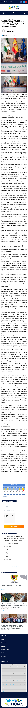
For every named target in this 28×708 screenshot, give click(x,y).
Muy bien (8, 546)
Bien (7, 549)
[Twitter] (24, 2)
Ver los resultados (14, 566)
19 (10, 680)
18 (6, 680)
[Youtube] (26, 2)
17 (3, 680)
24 (3, 684)
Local (2, 639)
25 (6, 684)
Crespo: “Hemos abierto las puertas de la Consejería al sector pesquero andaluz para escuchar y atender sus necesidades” (12, 626)
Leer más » (3, 589)
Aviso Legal (4, 656)
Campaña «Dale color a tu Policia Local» (11, 585)
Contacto (3, 652)
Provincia (3, 643)
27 (13, 684)
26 (10, 684)
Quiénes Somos (5, 649)
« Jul (3, 691)
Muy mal (8, 559)
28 (17, 684)
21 (17, 680)
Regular (8, 553)
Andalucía (3, 646)
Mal (7, 556)
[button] (13, 13)
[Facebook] (21, 2)
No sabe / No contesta (12, 543)
